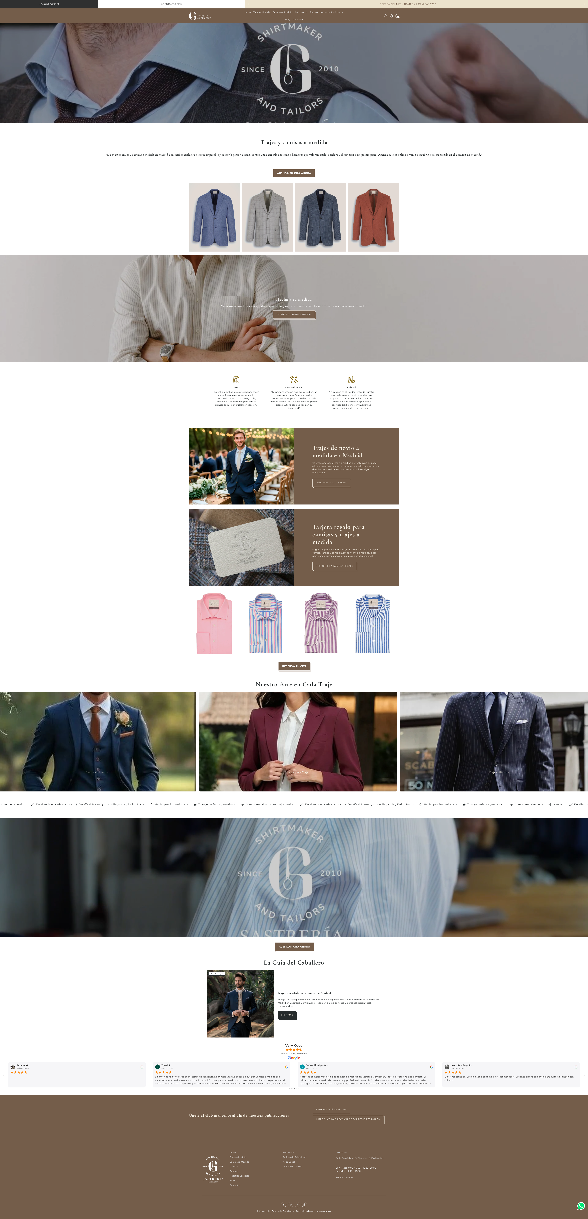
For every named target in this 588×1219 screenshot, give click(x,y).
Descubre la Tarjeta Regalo (334, 566)
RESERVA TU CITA (294, 666)
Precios (233, 1171)
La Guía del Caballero (294, 962)
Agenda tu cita (171, 4)
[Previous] (248, 4)
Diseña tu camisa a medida (294, 314)
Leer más (287, 1014)
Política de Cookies (293, 1166)
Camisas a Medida (239, 1162)
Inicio (233, 1152)
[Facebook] (283, 1204)
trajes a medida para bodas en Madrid (304, 993)
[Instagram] (290, 1204)
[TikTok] (304, 1204)
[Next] (585, 4)
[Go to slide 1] (290, 1088)
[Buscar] (385, 16)
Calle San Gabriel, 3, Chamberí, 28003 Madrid (360, 1158)
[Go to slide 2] (293, 1088)
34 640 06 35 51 (50, 4)
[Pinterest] (297, 1204)
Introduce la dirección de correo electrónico (348, 1119)
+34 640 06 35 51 (344, 1177)
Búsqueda (288, 1152)
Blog (232, 1180)
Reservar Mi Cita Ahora (331, 482)
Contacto (234, 1185)
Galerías (234, 1166)
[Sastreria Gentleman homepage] (213, 1167)
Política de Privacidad (294, 1157)
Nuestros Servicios (239, 1176)
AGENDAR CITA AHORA (294, 946)
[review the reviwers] (141, 1066)
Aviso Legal (289, 1162)
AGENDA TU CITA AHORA (294, 173)
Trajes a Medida (238, 1157)
